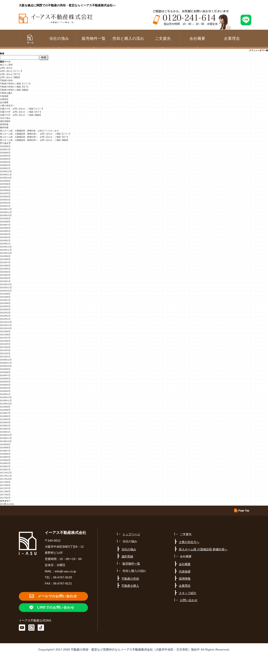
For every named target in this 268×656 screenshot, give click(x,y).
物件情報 (4, 127)
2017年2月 (5, 498)
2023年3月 (5, 275)
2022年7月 (5, 300)
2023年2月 (5, 278)
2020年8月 (5, 372)
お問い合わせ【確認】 (10, 77)
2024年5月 (5, 231)
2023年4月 (5, 272)
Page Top (243, 510)
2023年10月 (6, 253)
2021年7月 (5, 338)
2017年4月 (5, 494)
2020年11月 (6, 363)
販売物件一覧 (94, 38)
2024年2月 (5, 240)
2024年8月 (5, 221)
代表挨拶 (4, 96)
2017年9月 (5, 482)
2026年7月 (5, 149)
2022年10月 (6, 291)
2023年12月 (6, 247)
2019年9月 (5, 407)
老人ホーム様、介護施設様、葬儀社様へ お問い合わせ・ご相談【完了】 (34, 137)
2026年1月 (5, 168)
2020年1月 (5, 394)
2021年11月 (6, 325)
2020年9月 (5, 369)
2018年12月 (6, 435)
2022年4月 (5, 309)
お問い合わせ (6, 68)
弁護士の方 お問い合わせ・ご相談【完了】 (21, 112)
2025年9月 (5, 181)
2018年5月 (5, 457)
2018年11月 (6, 438)
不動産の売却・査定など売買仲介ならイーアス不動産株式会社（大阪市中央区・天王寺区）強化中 (135, 649)
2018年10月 (6, 441)
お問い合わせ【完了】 (10, 74)
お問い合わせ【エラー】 (11, 71)
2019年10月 (6, 403)
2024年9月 (5, 218)
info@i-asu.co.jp (65, 571)
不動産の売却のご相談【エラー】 (15, 83)
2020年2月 (5, 391)
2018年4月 (5, 460)
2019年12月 (6, 397)
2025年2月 (5, 203)
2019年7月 (5, 413)
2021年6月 (5, 341)
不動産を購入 (6, 93)
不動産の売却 (6, 80)
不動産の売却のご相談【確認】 (14, 90)
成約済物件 (5, 121)
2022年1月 (5, 319)
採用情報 (4, 124)
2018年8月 (5, 447)
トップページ (131, 534)
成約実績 (127, 556)
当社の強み (5, 118)
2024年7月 (5, 225)
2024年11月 (6, 212)
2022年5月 (5, 306)
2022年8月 (5, 297)
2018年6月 (5, 454)
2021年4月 (5, 347)
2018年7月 (5, 451)
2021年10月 (6, 328)
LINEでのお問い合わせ (55, 607)
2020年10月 (6, 366)
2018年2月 (5, 466)
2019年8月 (5, 410)
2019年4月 (5, 422)
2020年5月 (5, 382)
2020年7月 (5, 375)
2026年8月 (5, 146)
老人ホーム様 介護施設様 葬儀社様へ (203, 549)
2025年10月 (6, 178)
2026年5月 (5, 156)
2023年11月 (6, 250)
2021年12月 (6, 322)
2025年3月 (5, 200)
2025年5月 (5, 193)
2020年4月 (5, 385)
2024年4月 (5, 234)
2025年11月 (6, 174)
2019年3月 (5, 425)
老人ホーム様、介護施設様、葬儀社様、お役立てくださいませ (29, 130)
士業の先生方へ (7, 105)
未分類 (3, 504)
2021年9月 (5, 331)
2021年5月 (5, 344)
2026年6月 (5, 152)
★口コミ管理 (6, 65)
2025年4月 (5, 196)
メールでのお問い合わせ (57, 596)
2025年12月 (6, 171)
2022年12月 (6, 284)
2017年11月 (6, 476)
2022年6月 (5, 303)
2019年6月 (5, 416)
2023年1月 (5, 281)
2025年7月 (5, 187)
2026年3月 (5, 162)
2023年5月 (5, 269)
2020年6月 (5, 378)
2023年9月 (5, 256)
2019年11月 (6, 400)
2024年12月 (6, 209)
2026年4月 (5, 159)
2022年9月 (5, 294)
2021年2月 (5, 353)
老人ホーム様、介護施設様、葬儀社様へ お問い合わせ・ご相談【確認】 (34, 140)
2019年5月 (5, 419)
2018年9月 (5, 444)
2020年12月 (6, 360)
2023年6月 (5, 265)
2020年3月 (5, 388)
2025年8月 (5, 184)
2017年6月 (5, 491)
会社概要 (4, 102)
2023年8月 (5, 259)
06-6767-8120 (62, 577)
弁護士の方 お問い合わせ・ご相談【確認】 (21, 115)
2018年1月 (5, 469)
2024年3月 (5, 237)
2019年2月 (5, 429)
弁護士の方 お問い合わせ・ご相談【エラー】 (22, 109)
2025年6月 (5, 190)
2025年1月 (5, 206)
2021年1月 (5, 356)
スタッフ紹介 (187, 593)
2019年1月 (5, 432)
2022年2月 (5, 316)
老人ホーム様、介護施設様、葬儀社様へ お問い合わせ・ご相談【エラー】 (35, 134)
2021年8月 (5, 334)
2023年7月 (5, 262)
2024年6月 (5, 228)
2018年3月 (5, 463)
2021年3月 (5, 350)
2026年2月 (5, 165)
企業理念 (232, 38)
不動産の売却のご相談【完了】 (14, 87)
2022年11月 (6, 287)
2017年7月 (5, 488)
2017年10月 (6, 479)
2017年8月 (5, 485)
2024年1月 (5, 243)
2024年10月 (6, 215)
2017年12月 (6, 473)
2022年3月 (5, 312)
